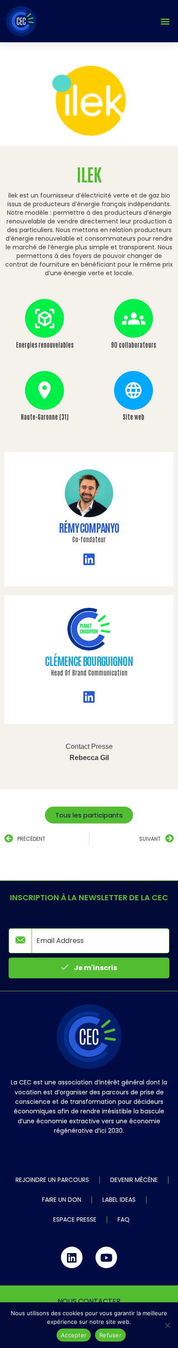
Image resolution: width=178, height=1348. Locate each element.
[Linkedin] (72, 1257)
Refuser (110, 1335)
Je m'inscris (95, 967)
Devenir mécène (134, 1179)
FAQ (124, 1219)
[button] (165, 21)
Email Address (31, 919)
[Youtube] (106, 1257)
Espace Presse (74, 1219)
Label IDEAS (119, 1199)
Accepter (73, 1335)
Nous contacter (89, 1301)
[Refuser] (167, 1325)
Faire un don (61, 1199)
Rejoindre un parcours (52, 1179)
